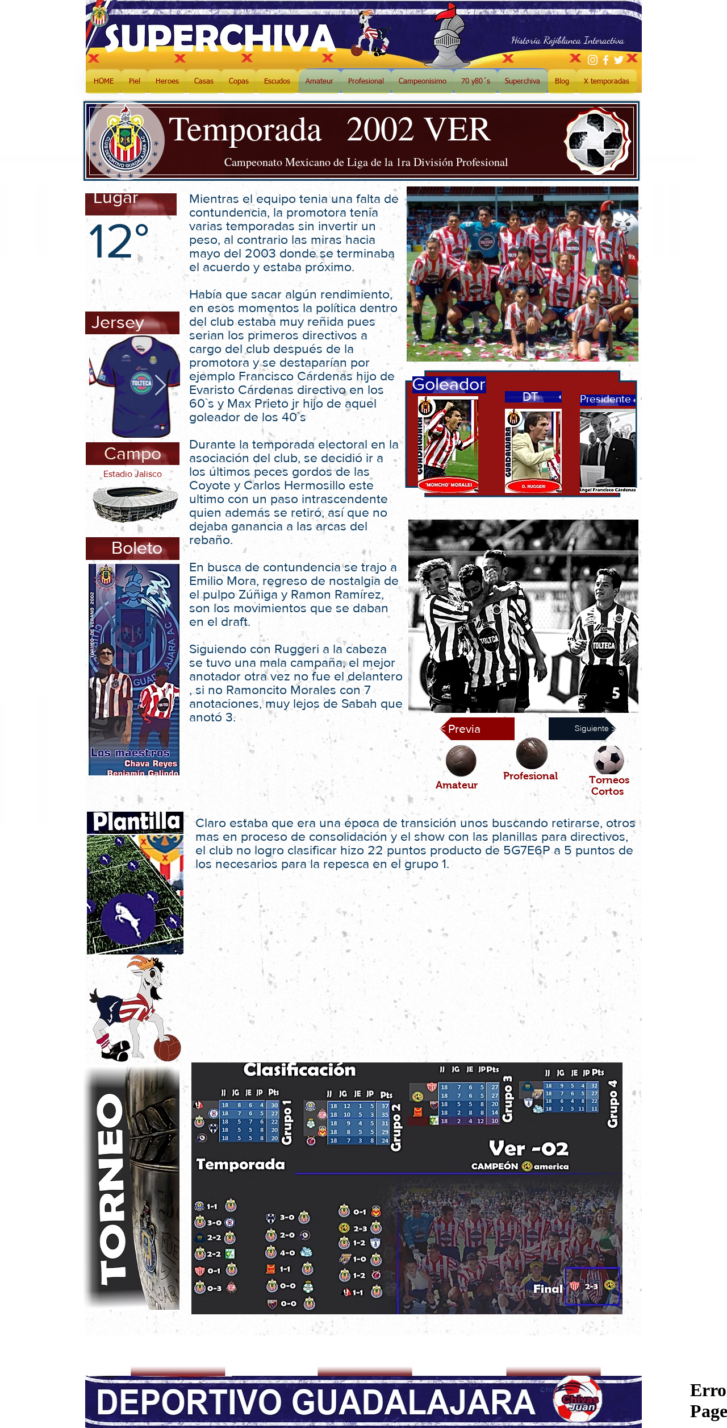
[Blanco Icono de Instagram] (592, 60)
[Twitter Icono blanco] (618, 60)
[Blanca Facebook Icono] (605, 60)
